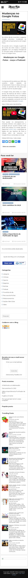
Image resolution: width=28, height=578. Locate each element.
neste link (12, 129)
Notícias (5, 286)
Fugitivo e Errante (7, 396)
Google (20, 101)
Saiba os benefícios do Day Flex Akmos (16, 541)
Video (5, 304)
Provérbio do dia (8, 203)
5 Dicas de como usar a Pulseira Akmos (16, 417)
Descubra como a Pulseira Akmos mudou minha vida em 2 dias (17, 459)
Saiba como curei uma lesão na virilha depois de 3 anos (16, 499)
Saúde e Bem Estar (9, 301)
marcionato (13, 421)
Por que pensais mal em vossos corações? (11, 399)
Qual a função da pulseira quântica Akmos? (17, 433)
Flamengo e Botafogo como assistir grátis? (17, 526)
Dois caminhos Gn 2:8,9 (12, 205)
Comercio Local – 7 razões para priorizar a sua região (16, 513)
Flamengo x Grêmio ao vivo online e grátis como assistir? (17, 448)
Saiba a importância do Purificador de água (12, 235)
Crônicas (5, 277)
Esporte (5, 280)
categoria (6, 274)
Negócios (6, 283)
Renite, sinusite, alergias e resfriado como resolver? (17, 486)
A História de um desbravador (9, 177)
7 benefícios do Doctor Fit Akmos (17, 472)
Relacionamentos (14, 174)
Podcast (5, 174)
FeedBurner (18, 374)
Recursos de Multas (9, 295)
